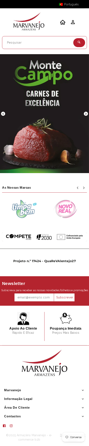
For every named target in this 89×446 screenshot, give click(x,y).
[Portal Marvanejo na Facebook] (6, 426)
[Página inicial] (28, 22)
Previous (3, 114)
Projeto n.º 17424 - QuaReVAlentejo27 (44, 261)
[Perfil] (72, 23)
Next (86, 114)
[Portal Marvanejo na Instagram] (13, 426)
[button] (71, 4)
